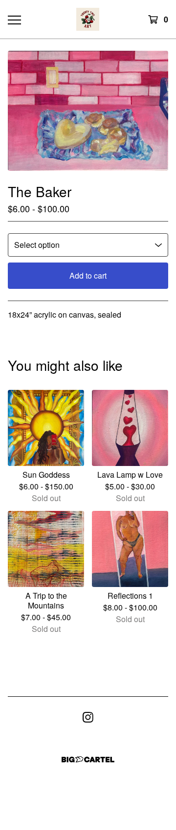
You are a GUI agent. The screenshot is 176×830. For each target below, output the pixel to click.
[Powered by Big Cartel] (88, 759)
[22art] (87, 19)
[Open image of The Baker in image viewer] (88, 111)
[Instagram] (88, 717)
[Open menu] (13, 19)
